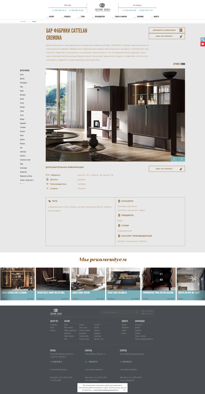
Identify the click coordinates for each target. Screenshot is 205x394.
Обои (65, 339)
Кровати (22, 139)
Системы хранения (127, 206)
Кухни (21, 74)
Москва (67, 5)
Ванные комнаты (69, 336)
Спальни (81, 324)
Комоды (22, 107)
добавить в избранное (164, 30)
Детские (96, 327)
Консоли (22, 131)
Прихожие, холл (98, 339)
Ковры (22, 91)
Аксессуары (97, 336)
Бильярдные (82, 333)
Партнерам (138, 330)
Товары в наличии (121, 16)
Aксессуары (23, 168)
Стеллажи (23, 127)
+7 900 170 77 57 (146, 10)
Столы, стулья (83, 327)
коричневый (54, 211)
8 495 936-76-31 (57, 362)
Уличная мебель (84, 336)
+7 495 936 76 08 (76, 10)
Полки (21, 135)
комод (72, 207)
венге (99, 207)
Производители (100, 16)
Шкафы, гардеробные (70, 330)
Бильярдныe (23, 82)
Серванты (23, 155)
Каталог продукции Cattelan (132, 241)
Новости (156, 16)
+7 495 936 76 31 (59, 10)
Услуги (52, 327)
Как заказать (139, 324)
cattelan (107, 207)
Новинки (124, 324)
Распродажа (125, 327)
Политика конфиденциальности (144, 339)
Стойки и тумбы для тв (27, 180)
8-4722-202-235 (127, 362)
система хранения (86, 207)
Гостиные (97, 324)
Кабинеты (97, 330)
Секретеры (23, 151)
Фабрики (137, 333)
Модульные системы (26, 176)
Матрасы (22, 143)
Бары (34, 21)
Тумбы (22, 111)
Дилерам (137, 327)
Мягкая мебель (68, 327)
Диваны (22, 78)
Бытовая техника (84, 339)
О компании (53, 324)
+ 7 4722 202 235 (129, 10)
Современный (124, 231)
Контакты (53, 330)
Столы (22, 115)
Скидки (124, 330)
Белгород (137, 5)
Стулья (22, 103)
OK (124, 390)
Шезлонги (23, 95)
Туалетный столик (25, 160)
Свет (21, 147)
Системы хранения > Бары (131, 210)
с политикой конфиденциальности (105, 390)
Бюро (21, 164)
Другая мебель (24, 70)
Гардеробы (23, 123)
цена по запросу (164, 36)
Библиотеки (23, 172)
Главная (23, 21)
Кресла (22, 99)
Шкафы (22, 119)
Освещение (97, 333)
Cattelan (82, 184)
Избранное (140, 16)
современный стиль (58, 207)
